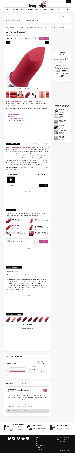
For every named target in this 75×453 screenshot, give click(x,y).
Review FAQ (39, 443)
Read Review (11, 185)
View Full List (62, 80)
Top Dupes (11, 116)
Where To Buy (43, 185)
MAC (8, 35)
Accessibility (40, 449)
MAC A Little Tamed (13, 101)
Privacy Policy (40, 445)
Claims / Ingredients (15, 118)
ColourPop (8, 20)
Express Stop (15, 225)
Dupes (35, 38)
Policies (38, 441)
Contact (39, 439)
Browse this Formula (16, 120)
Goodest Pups (61, 441)
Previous (46, 42)
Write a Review (44, 357)
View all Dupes (43, 210)
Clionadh (8, 19)
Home (7, 27)
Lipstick (28, 27)
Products (13, 27)
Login (68, 1)
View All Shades (27, 324)
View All (19, 16)
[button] (8, 10)
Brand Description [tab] (13, 271)
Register (43, 242)
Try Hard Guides (62, 439)
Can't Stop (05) (16, 219)
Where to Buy (44, 38)
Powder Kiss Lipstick (38, 27)
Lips (24, 27)
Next (48, 42)
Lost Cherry (38, 219)
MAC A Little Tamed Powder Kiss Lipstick (20, 147)
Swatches (28, 38)
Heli (11, 392)
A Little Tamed (16, 32)
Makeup (19, 27)
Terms (38, 447)
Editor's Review (13, 114)
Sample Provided (44, 143)
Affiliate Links (36, 143)
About (38, 437)
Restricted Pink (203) (40, 232)
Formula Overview (24, 167)
